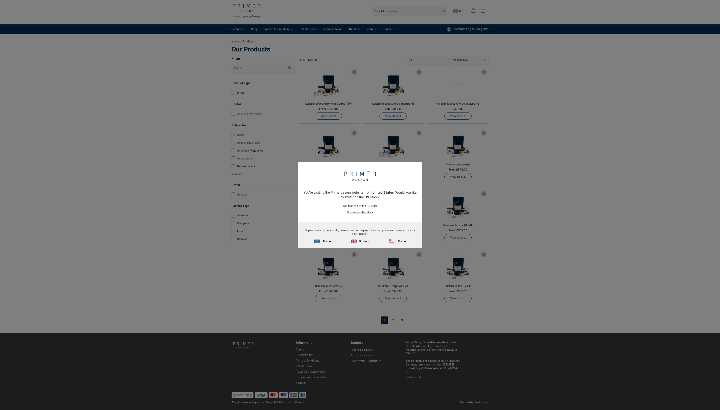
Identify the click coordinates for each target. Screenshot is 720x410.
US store (402, 241)
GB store (364, 241)
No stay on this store (360, 212)
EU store (327, 241)
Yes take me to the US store (360, 206)
